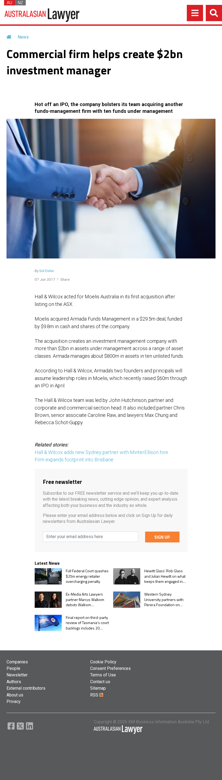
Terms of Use (103, 674)
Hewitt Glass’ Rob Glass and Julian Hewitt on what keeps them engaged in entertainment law (164, 576)
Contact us (100, 681)
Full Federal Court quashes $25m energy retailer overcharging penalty (87, 576)
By (44, 270)
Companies (17, 661)
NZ (20, 2)
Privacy (13, 701)
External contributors (25, 688)
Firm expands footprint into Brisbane (74, 459)
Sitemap (98, 688)
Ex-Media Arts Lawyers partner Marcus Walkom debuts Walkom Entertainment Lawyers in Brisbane (86, 600)
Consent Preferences (110, 668)
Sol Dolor (46, 270)
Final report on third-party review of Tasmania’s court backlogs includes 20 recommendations (87, 623)
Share (65, 279)
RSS (94, 695)
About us (14, 695)
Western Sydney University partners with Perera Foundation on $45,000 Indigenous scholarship (164, 600)
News (23, 37)
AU (9, 2)
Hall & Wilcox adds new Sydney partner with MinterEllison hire (101, 452)
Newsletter (17, 674)
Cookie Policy (103, 661)
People (13, 668)
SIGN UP (162, 537)
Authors (13, 681)
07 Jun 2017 (45, 279)
